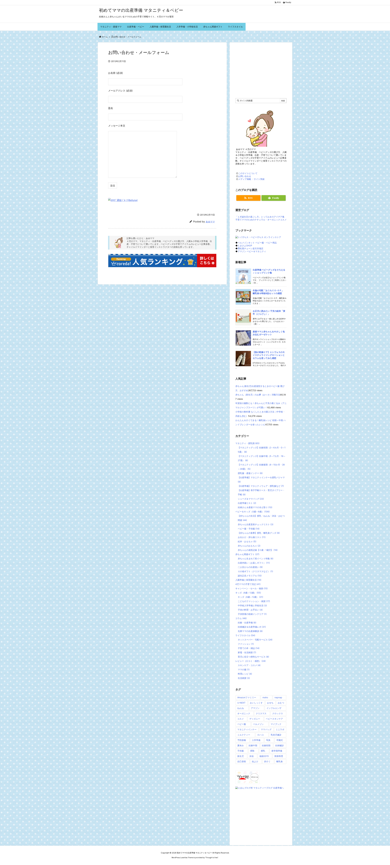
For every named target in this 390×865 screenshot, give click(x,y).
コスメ (240, 718)
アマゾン (255, 708)
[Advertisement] (261, 70)
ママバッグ (266, 729)
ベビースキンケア (274, 718)
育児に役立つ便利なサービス (253, 656)
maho (265, 697)
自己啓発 (241, 761)
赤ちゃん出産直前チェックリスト (255, 524)
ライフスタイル (245, 635)
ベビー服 (241, 724)
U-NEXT (241, 702)
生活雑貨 (244, 678)
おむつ (281, 702)
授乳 (263, 750)
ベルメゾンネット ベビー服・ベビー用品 (257, 242)
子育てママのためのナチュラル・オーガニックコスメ (261, 219)
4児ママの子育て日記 (248, 584)
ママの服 (244, 669)
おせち (270, 702)
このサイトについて (247, 173)
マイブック (276, 724)
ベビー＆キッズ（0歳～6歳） (252, 511)
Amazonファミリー (246, 697)
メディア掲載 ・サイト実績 (251, 179)
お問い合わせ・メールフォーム (127, 37)
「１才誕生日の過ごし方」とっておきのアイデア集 (259, 216)
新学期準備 (276, 750)
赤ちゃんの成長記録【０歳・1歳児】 (258, 550)
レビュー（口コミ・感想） (250, 661)
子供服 (240, 750)
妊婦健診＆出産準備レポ (252, 627)
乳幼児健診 (276, 734)
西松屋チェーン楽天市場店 (250, 248)
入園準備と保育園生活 (248, 580)
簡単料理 (278, 756)
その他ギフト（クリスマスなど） (255, 571)
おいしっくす (256, 702)
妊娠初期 (266, 745)
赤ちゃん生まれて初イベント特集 (255, 558)
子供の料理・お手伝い (250, 609)
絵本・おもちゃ (247, 541)
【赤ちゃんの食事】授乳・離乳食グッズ (259, 533)
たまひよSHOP (245, 245)
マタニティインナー (247, 729)
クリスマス (261, 713)
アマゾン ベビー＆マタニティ (252, 251)
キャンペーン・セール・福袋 (251, 588)
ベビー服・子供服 (248, 528)
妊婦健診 (279, 745)
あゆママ (210, 221)
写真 (268, 740)
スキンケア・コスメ (249, 665)
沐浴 (251, 756)
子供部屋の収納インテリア (252, 614)
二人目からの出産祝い (250, 567)
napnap (278, 697)
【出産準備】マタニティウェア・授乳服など (261, 486)
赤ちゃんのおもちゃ (249, 545)
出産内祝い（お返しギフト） (254, 562)
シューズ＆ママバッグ (251, 498)
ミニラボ (280, 729)
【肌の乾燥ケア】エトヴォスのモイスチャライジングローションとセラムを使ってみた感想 (269, 355)
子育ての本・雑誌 (248, 648)
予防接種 (241, 740)
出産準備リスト (247, 503)
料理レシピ (245, 673)
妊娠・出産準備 (247, 622)
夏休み (240, 745)
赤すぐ (267, 761)
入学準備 (256, 740)
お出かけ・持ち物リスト (252, 537)
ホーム (105, 37)
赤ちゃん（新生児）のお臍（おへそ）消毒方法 (257, 394)
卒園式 (279, 740)
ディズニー (254, 718)
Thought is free (212, 857)
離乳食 (279, 761)
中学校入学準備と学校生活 (252, 605)
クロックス (277, 713)
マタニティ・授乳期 (247, 443)
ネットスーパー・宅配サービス (255, 639)
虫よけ (255, 761)
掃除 (252, 750)
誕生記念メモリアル (250, 575)
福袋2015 (264, 756)
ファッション (246, 644)
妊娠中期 (253, 745)
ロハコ (260, 734)
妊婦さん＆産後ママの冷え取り (255, 507)
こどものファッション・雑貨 (254, 601)
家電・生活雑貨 (247, 652)
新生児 (240, 756)
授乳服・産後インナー (250, 473)
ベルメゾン (258, 724)
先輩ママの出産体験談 (250, 631)
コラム (241, 618)
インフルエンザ (273, 708)
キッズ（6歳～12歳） (248, 592)
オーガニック (243, 713)
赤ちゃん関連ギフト (247, 554)
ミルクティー (243, 734)
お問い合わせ (244, 176)
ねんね (240, 708)
